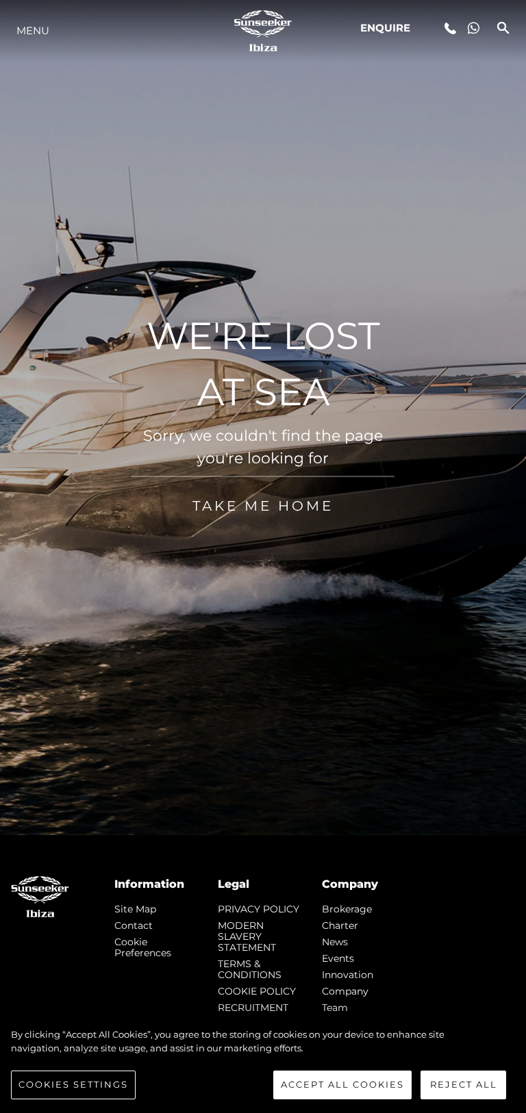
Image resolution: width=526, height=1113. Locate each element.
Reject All (463, 1084)
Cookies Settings (73, 1084)
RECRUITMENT (253, 1007)
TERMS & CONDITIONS (249, 969)
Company (345, 991)
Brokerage (347, 909)
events (338, 958)
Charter (340, 925)
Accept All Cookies (342, 1084)
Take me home (263, 505)
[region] (263, 1063)
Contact (133, 925)
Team (335, 1007)
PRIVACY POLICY (258, 909)
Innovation (347, 975)
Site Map (135, 909)
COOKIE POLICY (257, 991)
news (335, 942)
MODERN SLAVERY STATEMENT (247, 936)
